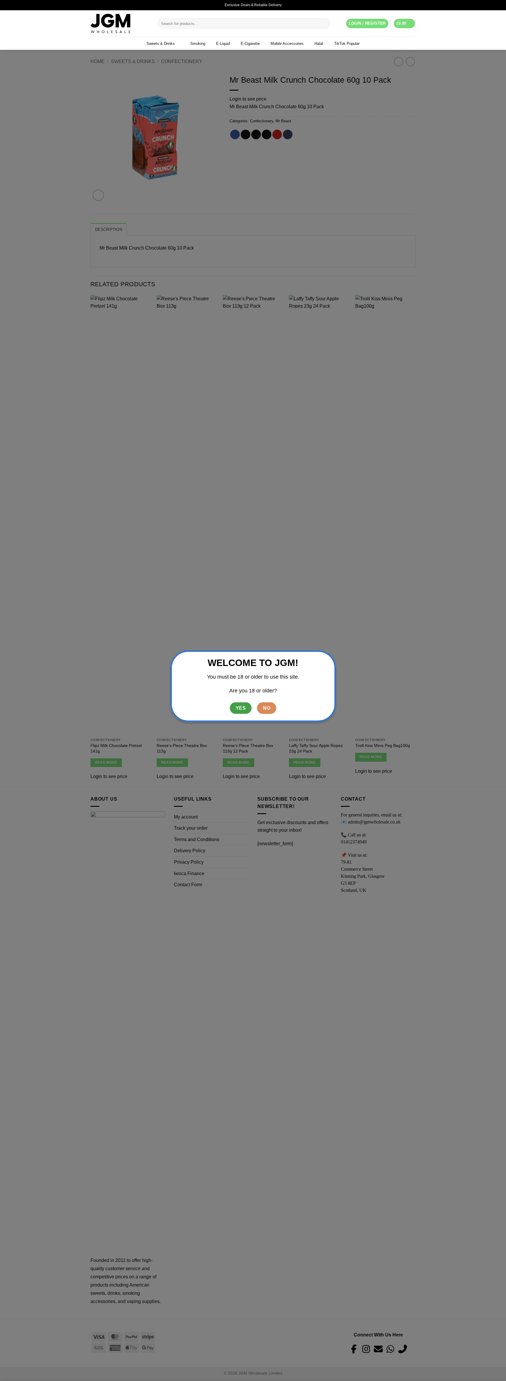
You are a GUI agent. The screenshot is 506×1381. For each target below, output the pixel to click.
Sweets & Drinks (160, 43)
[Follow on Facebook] (401, 5)
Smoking (197, 43)
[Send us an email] (412, 5)
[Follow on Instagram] (407, 5)
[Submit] (324, 23)
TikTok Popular (347, 43)
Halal (318, 43)
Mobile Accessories (287, 43)
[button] (404, 23)
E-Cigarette (250, 43)
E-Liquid (223, 43)
